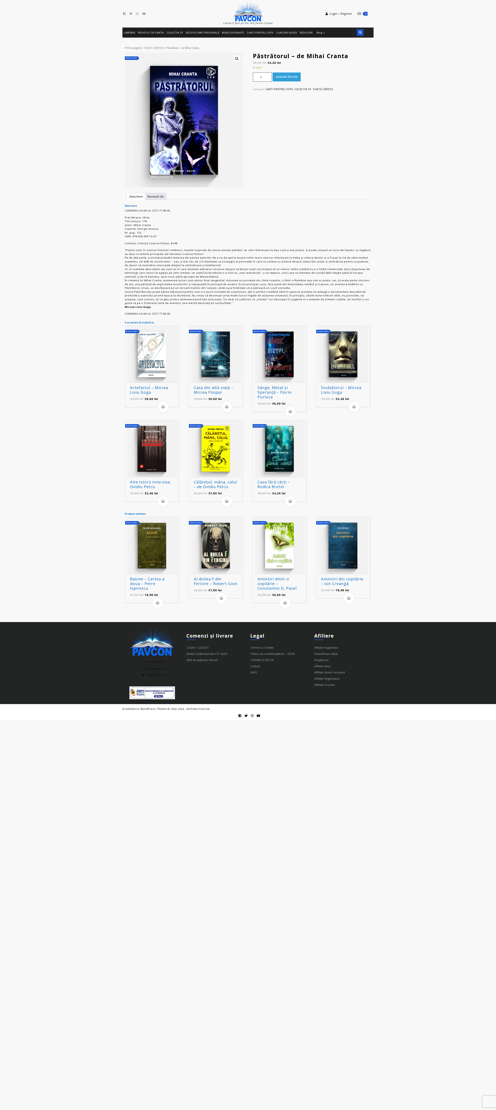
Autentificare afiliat (326, 654)
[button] (236, 58)
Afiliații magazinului (326, 647)
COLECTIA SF (302, 89)
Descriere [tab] (136, 196)
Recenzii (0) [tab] (155, 196)
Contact (255, 666)
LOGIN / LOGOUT (197, 647)
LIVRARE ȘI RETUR (262, 660)
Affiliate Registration (327, 678)
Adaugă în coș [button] (163, 407)
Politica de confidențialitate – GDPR (272, 654)
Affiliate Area (322, 666)
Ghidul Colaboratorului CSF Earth (206, 654)
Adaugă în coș (286, 77)
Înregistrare (321, 660)
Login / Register (340, 14)
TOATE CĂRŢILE (154, 48)
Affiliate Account (324, 685)
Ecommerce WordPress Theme (144, 709)
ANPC (254, 672)
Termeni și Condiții (262, 647)
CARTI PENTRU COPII (279, 89)
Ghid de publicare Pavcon (202, 660)
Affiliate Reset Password (329, 672)
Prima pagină (133, 48)
